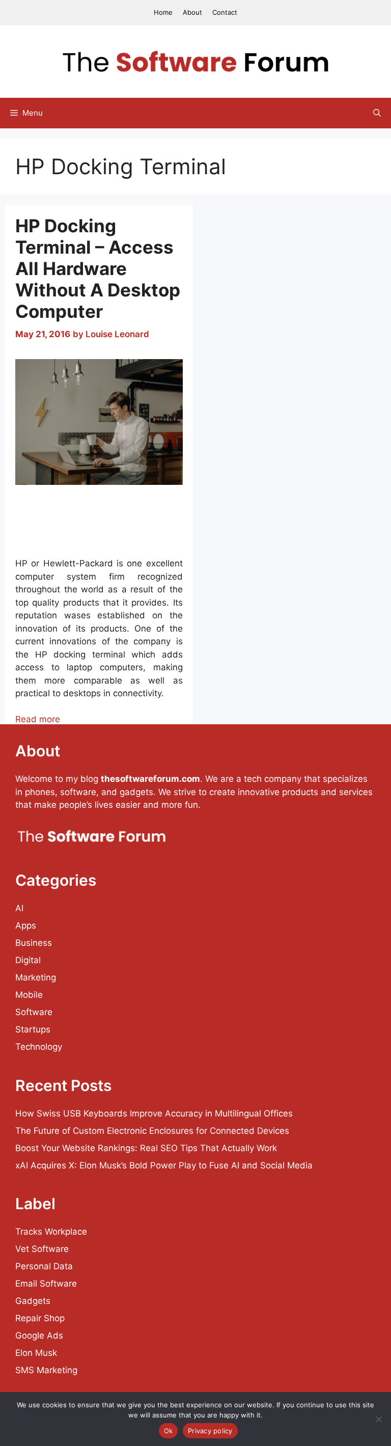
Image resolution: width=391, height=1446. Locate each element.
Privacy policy (210, 1431)
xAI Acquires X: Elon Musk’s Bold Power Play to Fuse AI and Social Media (164, 1165)
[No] (378, 1419)
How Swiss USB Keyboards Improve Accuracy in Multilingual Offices (154, 1113)
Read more (37, 719)
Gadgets (32, 1301)
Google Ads (39, 1335)
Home (163, 12)
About (192, 12)
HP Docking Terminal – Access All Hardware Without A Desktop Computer (97, 268)
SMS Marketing (46, 1370)
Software (33, 1012)
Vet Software (42, 1249)
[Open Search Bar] (377, 113)
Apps (25, 925)
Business (33, 943)
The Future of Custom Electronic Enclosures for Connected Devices (152, 1131)
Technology (38, 1047)
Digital (28, 960)
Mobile (29, 995)
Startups (32, 1029)
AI (19, 908)
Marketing (35, 977)
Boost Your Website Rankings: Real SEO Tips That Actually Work (146, 1148)
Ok (168, 1431)
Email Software (46, 1283)
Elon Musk (36, 1353)
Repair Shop (40, 1318)
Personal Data (44, 1266)
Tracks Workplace (51, 1231)
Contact (224, 12)
